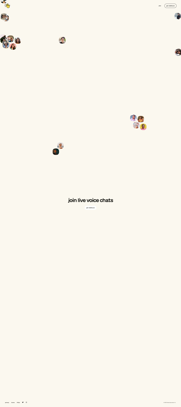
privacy (7, 402)
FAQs (18, 402)
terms (13, 402)
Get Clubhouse (170, 6)
